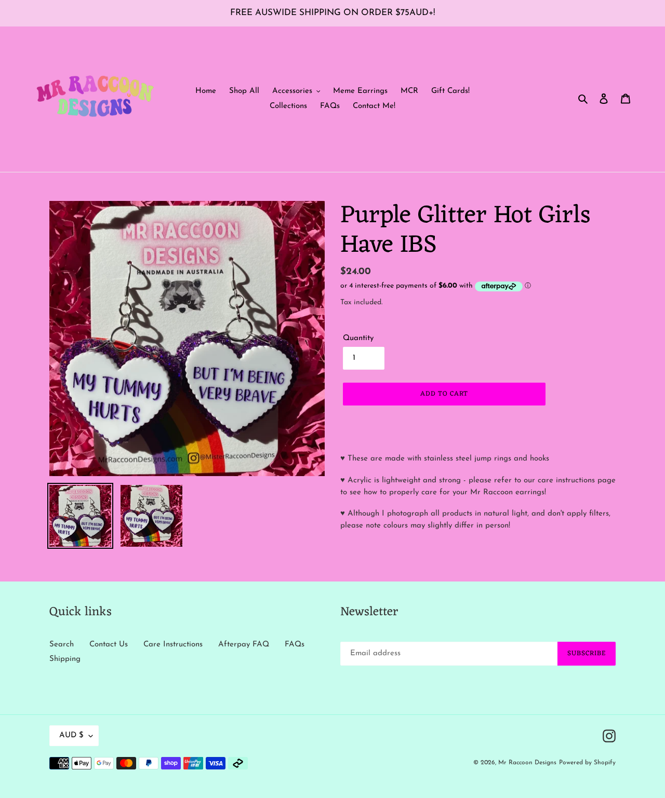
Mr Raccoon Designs (527, 763)
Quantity (358, 338)
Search (61, 644)
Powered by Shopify (587, 763)
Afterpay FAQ (243, 644)
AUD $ (71, 735)
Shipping (65, 659)
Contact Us (108, 644)
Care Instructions (173, 644)
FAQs (294, 644)
